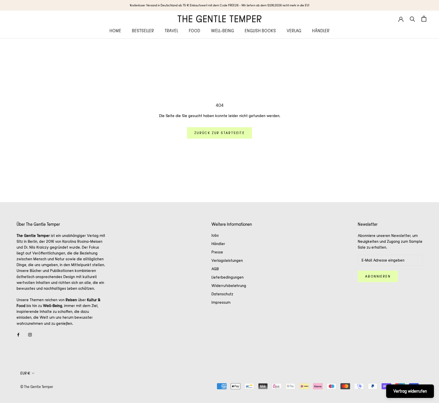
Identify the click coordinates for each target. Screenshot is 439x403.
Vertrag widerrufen (410, 391)
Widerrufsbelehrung (228, 285)
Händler (218, 243)
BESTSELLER (143, 30)
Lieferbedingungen (227, 277)
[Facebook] (18, 334)
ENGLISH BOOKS (260, 30)
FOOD (194, 30)
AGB (215, 269)
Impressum (220, 302)
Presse (217, 252)
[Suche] (412, 18)
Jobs (215, 235)
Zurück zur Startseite (219, 133)
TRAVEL (171, 30)
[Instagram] (30, 334)
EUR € (25, 373)
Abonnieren (377, 276)
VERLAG (294, 30)
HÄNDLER (321, 30)
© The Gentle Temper (36, 387)
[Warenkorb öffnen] (423, 19)
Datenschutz (222, 294)
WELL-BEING (222, 30)
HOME (115, 30)
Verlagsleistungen (227, 260)
